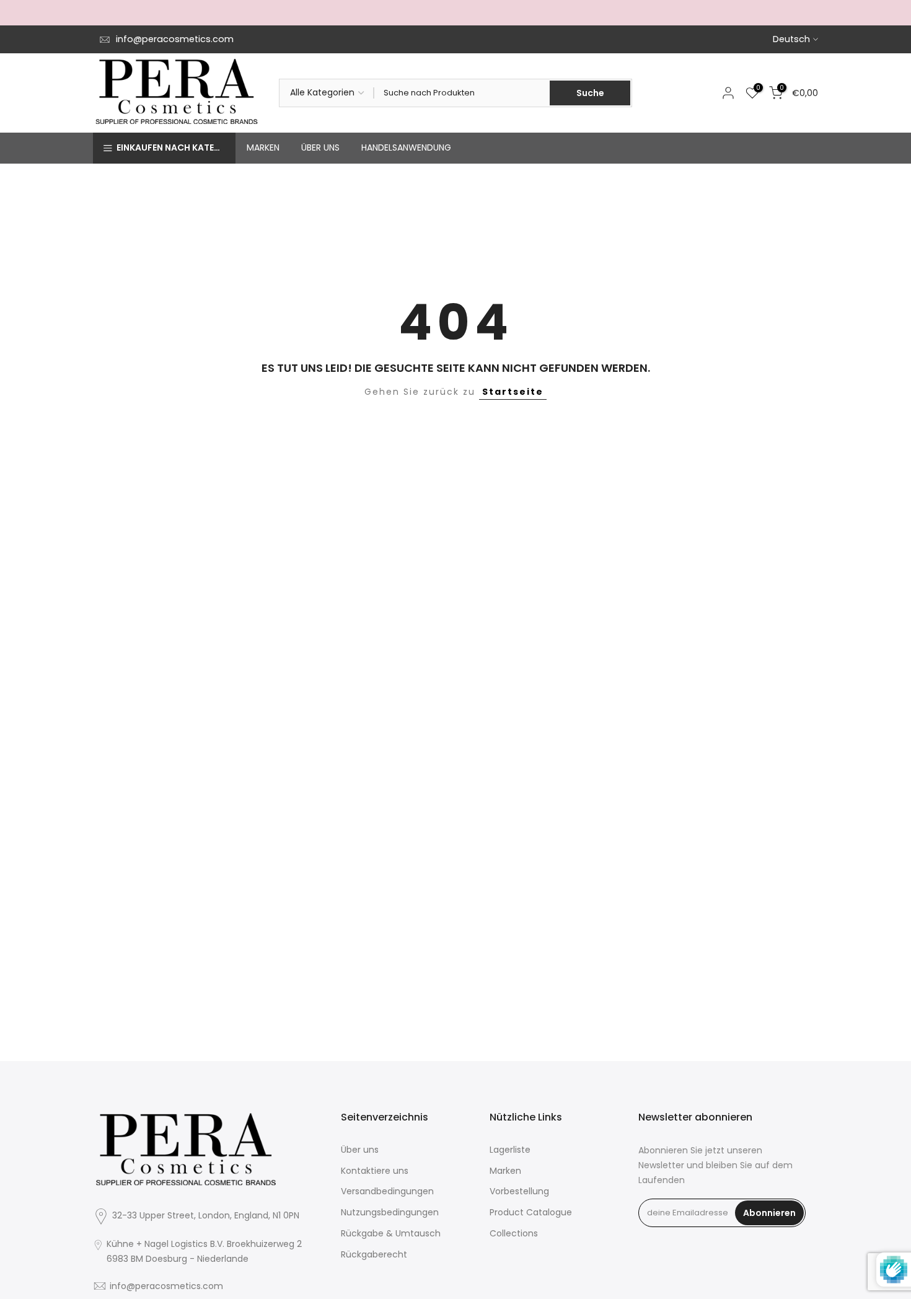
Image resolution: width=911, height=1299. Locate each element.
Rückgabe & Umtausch (391, 1233)
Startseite (513, 391)
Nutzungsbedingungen (390, 1212)
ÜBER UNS (320, 147)
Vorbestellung (519, 1191)
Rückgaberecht (374, 1254)
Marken (505, 1171)
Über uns (360, 1149)
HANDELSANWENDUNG (406, 147)
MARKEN (263, 147)
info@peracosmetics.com (175, 39)
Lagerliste (510, 1149)
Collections (514, 1233)
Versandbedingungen (387, 1191)
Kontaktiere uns (374, 1171)
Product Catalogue (531, 1212)
